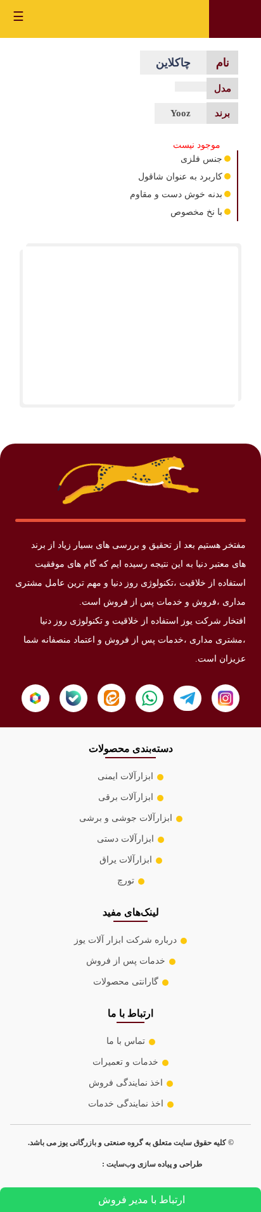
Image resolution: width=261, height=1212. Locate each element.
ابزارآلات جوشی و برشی (125, 818)
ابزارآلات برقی (125, 797)
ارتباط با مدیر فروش (141, 1199)
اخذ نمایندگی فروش (126, 1083)
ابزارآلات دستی (125, 839)
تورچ (125, 880)
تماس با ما (125, 1041)
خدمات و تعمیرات (125, 1062)
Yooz (180, 113)
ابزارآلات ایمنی (125, 776)
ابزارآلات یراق (125, 859)
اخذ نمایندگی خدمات (125, 1103)
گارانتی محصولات (125, 981)
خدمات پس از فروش (125, 961)
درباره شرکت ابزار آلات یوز (125, 940)
